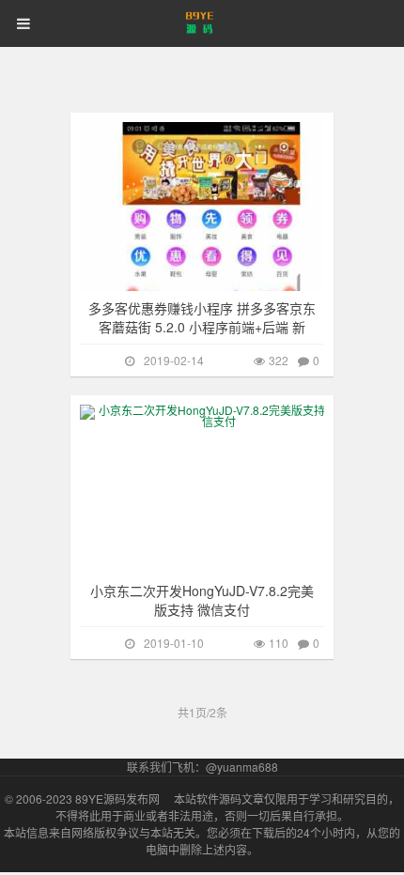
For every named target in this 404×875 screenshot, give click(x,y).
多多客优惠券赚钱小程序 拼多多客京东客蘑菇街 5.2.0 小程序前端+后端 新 (202, 317)
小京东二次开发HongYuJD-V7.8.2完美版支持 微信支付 (202, 600)
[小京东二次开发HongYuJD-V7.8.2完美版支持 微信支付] (211, 489)
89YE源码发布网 (117, 798)
